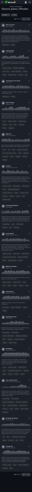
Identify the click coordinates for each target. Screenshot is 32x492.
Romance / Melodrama (8, 336)
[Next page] (28, 19)
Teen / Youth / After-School (9, 153)
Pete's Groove (10, 25)
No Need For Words (12, 418)
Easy (26, 74)
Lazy (10, 124)
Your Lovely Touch (11, 380)
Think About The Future (13, 81)
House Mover (10, 233)
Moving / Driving (12, 260)
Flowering (16, 227)
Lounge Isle (9, 446)
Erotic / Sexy (6, 71)
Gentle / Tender (6, 199)
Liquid (11, 408)
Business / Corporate (22, 149)
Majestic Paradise (11, 266)
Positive (13, 96)
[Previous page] (24, 19)
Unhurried (21, 124)
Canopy (8, 166)
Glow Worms (9, 291)
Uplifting (5, 159)
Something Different (12, 205)
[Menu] (2, 2)
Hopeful (4, 310)
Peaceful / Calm (12, 74)
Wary (15, 124)
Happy (9, 285)
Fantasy (25, 71)
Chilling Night (10, 51)
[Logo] (10, 2)
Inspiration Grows (11, 317)
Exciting (10, 374)
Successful (5, 156)
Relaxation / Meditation (18, 68)
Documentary (25, 186)
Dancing (25, 156)
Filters (15, 15)
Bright (11, 156)
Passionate (5, 412)
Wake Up (8, 134)
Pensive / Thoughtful (16, 307)
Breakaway (9, 348)
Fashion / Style (22, 121)
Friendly (21, 285)
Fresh (26, 285)
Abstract (5, 124)
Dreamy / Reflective (16, 71)
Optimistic (26, 153)
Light (13, 224)
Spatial (4, 74)
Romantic (5, 196)
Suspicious (11, 128)
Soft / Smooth (19, 224)
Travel (4, 189)
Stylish (4, 260)
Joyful (19, 153)
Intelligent (18, 156)
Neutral (13, 44)
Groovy (4, 128)
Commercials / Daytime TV (9, 257)
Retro (8, 436)
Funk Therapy (10, 102)
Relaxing (21, 74)
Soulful (16, 408)
